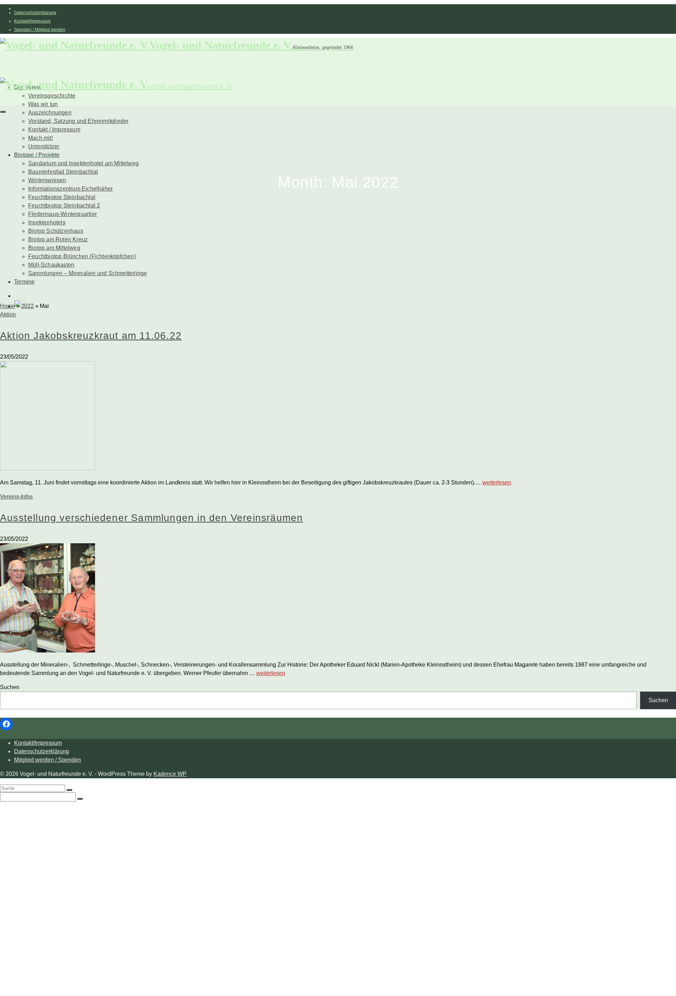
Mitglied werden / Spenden (47, 760)
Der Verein (28, 810)
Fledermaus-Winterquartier (62, 214)
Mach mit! (40, 138)
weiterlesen (496, 482)
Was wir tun (43, 104)
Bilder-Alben (44, 832)
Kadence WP (170, 774)
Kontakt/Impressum (32, 21)
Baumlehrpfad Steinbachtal (63, 172)
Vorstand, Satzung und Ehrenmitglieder (78, 121)
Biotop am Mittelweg (54, 248)
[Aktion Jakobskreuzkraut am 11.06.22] (338, 417)
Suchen (9, 687)
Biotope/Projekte (35, 874)
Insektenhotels (46, 222)
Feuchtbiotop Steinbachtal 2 (64, 206)
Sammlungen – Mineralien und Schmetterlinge (87, 273)
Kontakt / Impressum (54, 129)
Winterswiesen (47, 180)
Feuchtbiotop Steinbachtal (61, 197)
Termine (24, 282)
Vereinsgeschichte (51, 96)
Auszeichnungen (49, 113)
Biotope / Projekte (37, 155)
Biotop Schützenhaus (55, 231)
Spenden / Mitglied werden (39, 29)
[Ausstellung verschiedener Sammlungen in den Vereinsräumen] (338, 599)
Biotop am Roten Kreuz (58, 239)
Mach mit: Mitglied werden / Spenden (75, 860)
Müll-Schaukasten (51, 265)
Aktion (8, 314)
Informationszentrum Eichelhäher (70, 189)
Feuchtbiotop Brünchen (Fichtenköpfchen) (82, 256)
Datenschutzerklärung (35, 12)
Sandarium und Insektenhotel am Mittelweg (83, 163)
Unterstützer (43, 146)
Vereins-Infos (16, 497)
